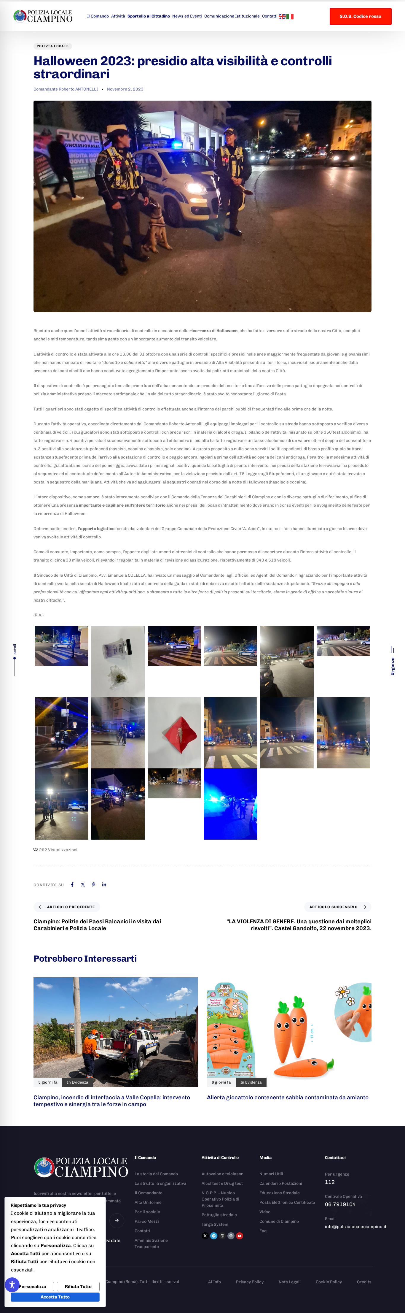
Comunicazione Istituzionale (232, 16)
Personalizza (32, 1286)
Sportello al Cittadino (148, 16)
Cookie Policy (329, 1282)
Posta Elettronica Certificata (287, 1202)
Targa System (215, 1224)
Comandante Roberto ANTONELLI (66, 89)
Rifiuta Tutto (78, 1286)
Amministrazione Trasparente (151, 1243)
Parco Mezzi (147, 1221)
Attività (118, 16)
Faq (263, 1230)
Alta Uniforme (148, 1202)
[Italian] (290, 16)
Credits (364, 1282)
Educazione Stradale (279, 1192)
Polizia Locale (53, 46)
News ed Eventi (187, 16)
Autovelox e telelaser (222, 1173)
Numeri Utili (271, 1173)
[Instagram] (222, 1235)
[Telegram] (213, 1235)
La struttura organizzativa (160, 1183)
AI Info (214, 1282)
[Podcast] (231, 1235)
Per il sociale (147, 1211)
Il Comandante (148, 1192)
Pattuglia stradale (219, 1214)
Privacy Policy (250, 1282)
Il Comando (98, 16)
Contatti (270, 16)
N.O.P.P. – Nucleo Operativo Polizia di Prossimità (220, 1199)
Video (264, 1211)
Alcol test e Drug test (222, 1183)
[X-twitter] (205, 1235)
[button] (393, 658)
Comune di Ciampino (279, 1221)
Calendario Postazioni (280, 1183)
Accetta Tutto (55, 1297)
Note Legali (290, 1282)
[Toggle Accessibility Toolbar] (12, 1285)
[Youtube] (239, 1235)
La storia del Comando (156, 1173)
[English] (282, 16)
